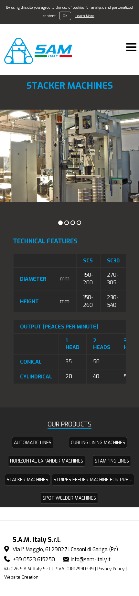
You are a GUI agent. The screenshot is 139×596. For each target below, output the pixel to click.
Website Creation (21, 577)
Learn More (84, 16)
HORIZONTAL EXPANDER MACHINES (46, 461)
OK (65, 16)
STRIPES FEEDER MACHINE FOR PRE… (93, 480)
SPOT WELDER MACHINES (69, 498)
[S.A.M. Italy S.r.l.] (42, 51)
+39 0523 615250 (34, 559)
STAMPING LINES (112, 461)
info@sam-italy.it (91, 559)
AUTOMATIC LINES (32, 443)
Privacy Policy (110, 569)
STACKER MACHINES (27, 480)
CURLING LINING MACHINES (98, 443)
